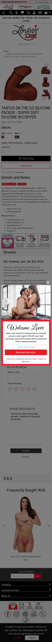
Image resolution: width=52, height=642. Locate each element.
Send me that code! (26, 352)
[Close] (48, 282)
